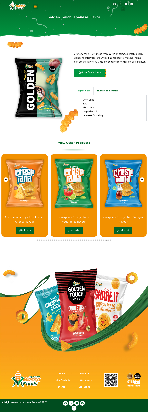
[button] (35, 6)
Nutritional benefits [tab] (107, 91)
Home (62, 374)
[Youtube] (125, 3)
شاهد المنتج (122, 230)
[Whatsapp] (123, 8)
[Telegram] (131, 3)
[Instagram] (120, 3)
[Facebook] (114, 3)
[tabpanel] (110, 108)
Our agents (86, 380)
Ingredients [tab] (84, 91)
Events (61, 387)
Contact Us (84, 387)
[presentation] (6, 179)
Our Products (63, 380)
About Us (84, 374)
